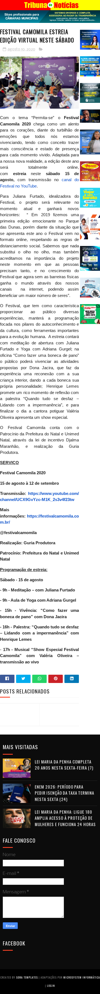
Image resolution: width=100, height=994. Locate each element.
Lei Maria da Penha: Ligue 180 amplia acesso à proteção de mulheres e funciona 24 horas (65, 818)
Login (51, 986)
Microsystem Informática (81, 977)
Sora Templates (27, 977)
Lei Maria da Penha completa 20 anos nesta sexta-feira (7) (64, 765)
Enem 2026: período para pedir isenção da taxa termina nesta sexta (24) (64, 793)
